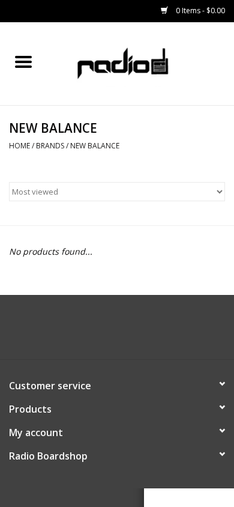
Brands (50, 146)
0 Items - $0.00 (199, 10)
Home (19, 146)
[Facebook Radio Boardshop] (106, 331)
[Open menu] (23, 61)
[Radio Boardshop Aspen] (140, 62)
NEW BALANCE (94, 146)
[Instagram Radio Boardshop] (127, 331)
